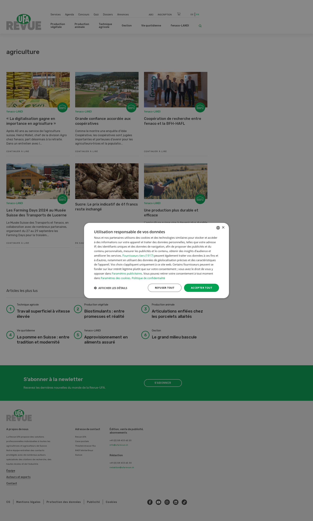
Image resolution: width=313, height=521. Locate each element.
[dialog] (156, 260)
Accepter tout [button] (201, 287)
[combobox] (218, 227)
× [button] (223, 227)
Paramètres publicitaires (127, 273)
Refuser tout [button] (164, 287)
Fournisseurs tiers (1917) (137, 255)
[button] (110, 288)
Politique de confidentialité (148, 278)
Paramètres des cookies (115, 278)
